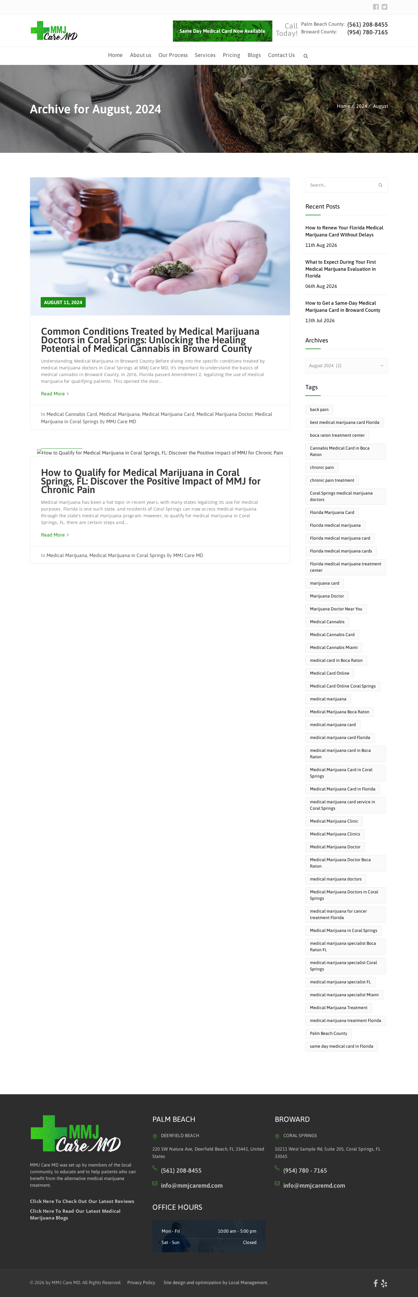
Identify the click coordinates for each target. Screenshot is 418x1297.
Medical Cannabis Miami (334, 647)
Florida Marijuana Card (332, 512)
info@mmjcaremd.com (192, 1185)
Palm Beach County (328, 1033)
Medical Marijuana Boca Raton (339, 711)
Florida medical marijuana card (340, 538)
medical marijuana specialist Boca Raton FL (343, 946)
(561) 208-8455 (367, 24)
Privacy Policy (141, 1282)
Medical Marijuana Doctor (224, 414)
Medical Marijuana (119, 414)
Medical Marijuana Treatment (339, 1007)
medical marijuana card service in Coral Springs (342, 805)
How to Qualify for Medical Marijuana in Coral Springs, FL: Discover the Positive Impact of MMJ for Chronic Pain (151, 481)
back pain (319, 409)
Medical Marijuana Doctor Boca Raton (340, 863)
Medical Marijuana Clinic (334, 821)
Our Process (173, 55)
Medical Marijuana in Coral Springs (127, 555)
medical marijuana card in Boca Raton (340, 753)
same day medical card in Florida (341, 1046)
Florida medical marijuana (335, 525)
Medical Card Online (329, 673)
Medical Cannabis (327, 621)
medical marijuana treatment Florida (345, 1020)
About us (140, 55)
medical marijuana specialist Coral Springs (343, 965)
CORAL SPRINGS (300, 1135)
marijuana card (324, 583)
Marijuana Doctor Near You (336, 608)
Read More (53, 393)
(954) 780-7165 (367, 32)
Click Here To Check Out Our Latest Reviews (82, 1201)
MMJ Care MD (121, 421)
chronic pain (322, 467)
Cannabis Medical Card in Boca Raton (340, 451)
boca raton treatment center (337, 435)
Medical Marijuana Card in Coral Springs (341, 773)
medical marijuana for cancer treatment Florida (338, 914)
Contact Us (281, 55)
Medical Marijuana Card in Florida (342, 788)
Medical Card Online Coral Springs (343, 686)
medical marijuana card (333, 724)
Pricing (231, 55)
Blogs (254, 55)
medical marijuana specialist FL (340, 981)
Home (115, 55)
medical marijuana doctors (336, 879)
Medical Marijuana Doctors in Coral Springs (344, 895)
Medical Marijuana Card (168, 414)
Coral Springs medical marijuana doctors (341, 496)
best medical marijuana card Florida (344, 422)
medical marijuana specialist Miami (344, 994)
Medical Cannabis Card (72, 414)
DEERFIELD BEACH (180, 1135)
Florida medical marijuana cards (341, 551)
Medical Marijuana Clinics (335, 833)
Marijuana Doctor (327, 596)
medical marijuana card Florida (340, 737)
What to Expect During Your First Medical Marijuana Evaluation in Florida (340, 269)
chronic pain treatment (332, 480)
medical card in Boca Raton (336, 660)
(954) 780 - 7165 (305, 1170)
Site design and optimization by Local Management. (216, 1282)
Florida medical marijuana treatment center (345, 567)
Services (205, 55)
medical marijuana (328, 698)
